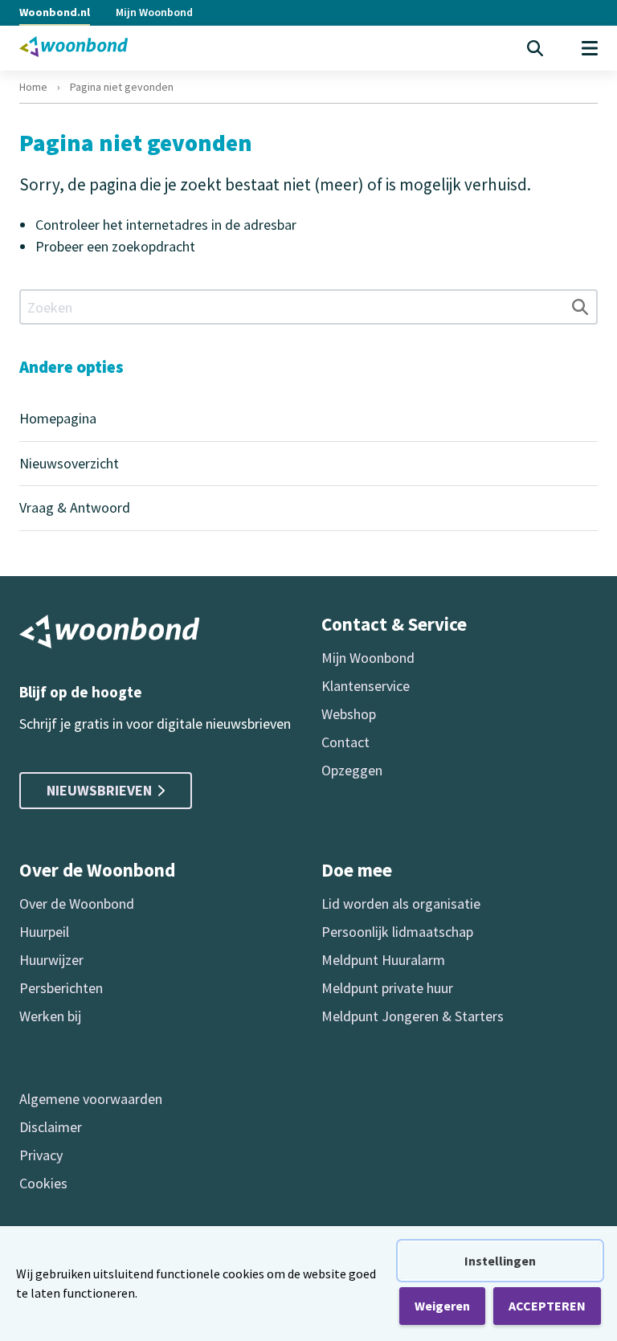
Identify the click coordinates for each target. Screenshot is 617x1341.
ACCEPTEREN (547, 1306)
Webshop (348, 714)
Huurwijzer (51, 960)
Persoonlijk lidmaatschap (397, 931)
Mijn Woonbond (154, 12)
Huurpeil (44, 931)
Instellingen (500, 1261)
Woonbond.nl (54, 12)
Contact (345, 742)
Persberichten (61, 988)
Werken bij (50, 1016)
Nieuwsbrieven (99, 790)
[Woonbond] (73, 46)
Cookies (43, 1183)
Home (33, 87)
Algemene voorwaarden (90, 1099)
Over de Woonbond (76, 903)
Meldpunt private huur (387, 988)
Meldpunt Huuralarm (383, 960)
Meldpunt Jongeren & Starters (412, 1016)
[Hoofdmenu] (590, 48)
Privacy (41, 1155)
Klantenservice (365, 686)
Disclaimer (50, 1127)
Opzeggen (351, 770)
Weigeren (442, 1306)
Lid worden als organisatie (400, 903)
